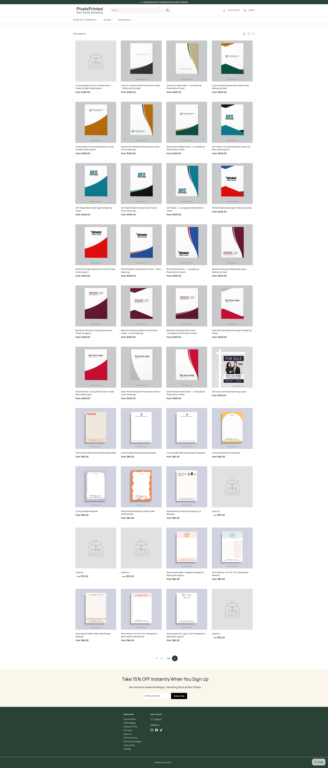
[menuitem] (85, 19)
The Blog (127, 749)
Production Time (130, 726)
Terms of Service (130, 737)
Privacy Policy (129, 745)
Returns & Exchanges (132, 741)
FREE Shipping (129, 723)
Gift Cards (128, 730)
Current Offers (130, 719)
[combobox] (140, 10)
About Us (127, 734)
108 (168, 658)
